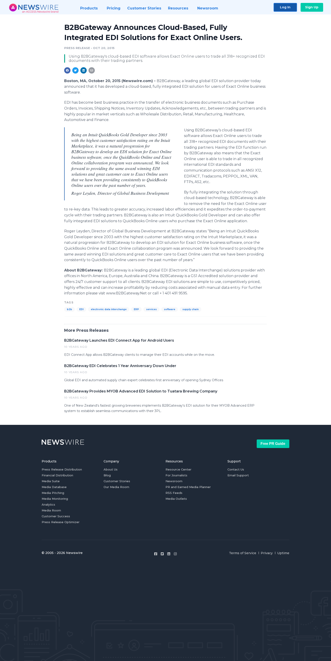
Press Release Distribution (62, 469)
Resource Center (178, 469)
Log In (285, 7)
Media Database (54, 487)
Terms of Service (242, 553)
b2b (69, 309)
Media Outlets (176, 498)
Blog (107, 475)
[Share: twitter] (75, 70)
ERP (136, 309)
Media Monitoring (55, 498)
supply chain (190, 309)
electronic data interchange (109, 309)
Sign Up (311, 7)
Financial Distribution (57, 475)
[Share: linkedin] (83, 70)
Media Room (51, 510)
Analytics (48, 504)
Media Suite (51, 481)
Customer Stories (117, 481)
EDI (81, 309)
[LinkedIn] (168, 554)
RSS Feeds (174, 493)
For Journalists (176, 475)
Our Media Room (116, 487)
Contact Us (235, 469)
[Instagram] (175, 554)
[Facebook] (155, 554)
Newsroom (174, 481)
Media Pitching (53, 493)
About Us (111, 469)
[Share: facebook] (67, 70)
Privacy (267, 553)
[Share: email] (91, 70)
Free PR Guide (273, 444)
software (169, 309)
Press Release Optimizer (60, 522)
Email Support (238, 475)
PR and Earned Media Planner (188, 487)
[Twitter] (162, 554)
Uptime (283, 553)
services (151, 309)
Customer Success (56, 516)
